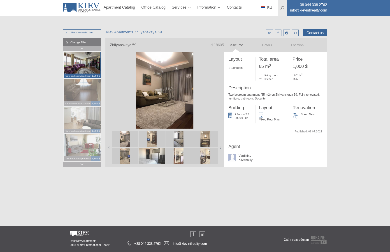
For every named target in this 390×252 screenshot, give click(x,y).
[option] (82, 65)
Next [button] (219, 146)
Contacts (234, 7)
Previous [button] (108, 146)
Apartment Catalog (119, 7)
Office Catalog (153, 7)
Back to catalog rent (82, 32)
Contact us (315, 33)
